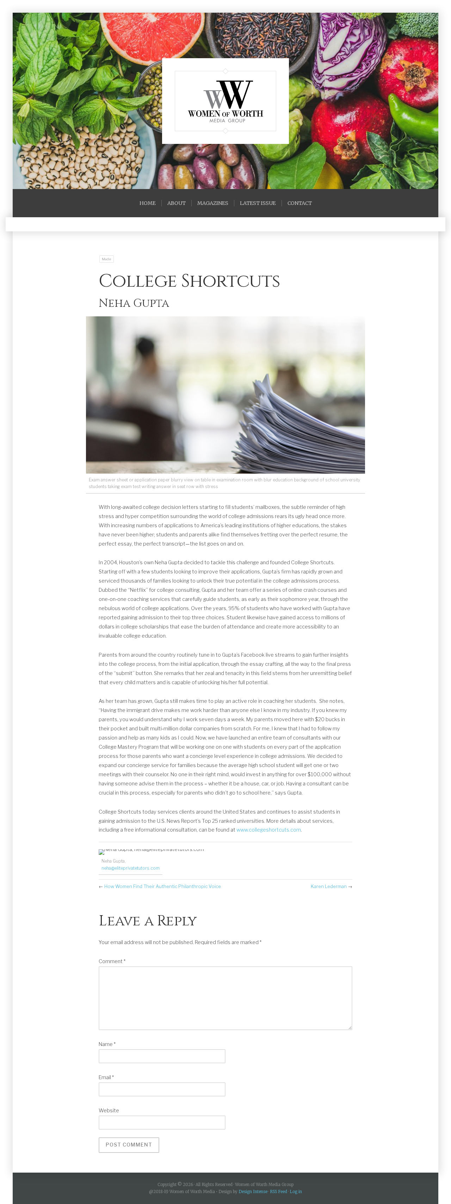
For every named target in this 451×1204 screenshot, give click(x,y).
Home (148, 203)
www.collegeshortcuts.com (268, 830)
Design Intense (253, 1191)
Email (106, 1077)
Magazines (212, 203)
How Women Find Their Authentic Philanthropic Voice (162, 886)
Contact (300, 203)
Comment (112, 961)
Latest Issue (258, 203)
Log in (296, 1191)
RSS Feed (278, 1191)
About (176, 203)
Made (106, 259)
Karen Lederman (329, 886)
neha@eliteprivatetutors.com (130, 868)
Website (109, 1110)
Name (107, 1044)
